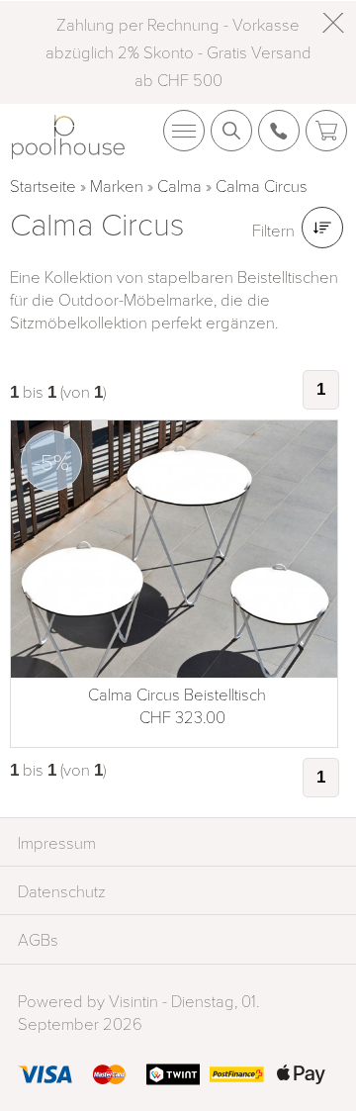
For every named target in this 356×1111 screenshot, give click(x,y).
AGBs (38, 939)
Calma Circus (262, 185)
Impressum (57, 842)
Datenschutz (62, 891)
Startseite (43, 185)
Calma (179, 185)
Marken (116, 185)
